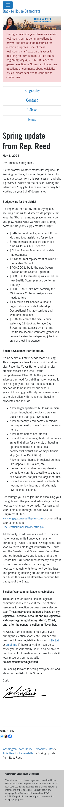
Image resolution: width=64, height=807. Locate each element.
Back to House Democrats (21, 12)
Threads (6, 736)
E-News (32, 110)
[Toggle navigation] (8, 5)
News (32, 120)
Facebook (10, 736)
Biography (32, 91)
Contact (32, 101)
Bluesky (2, 736)
